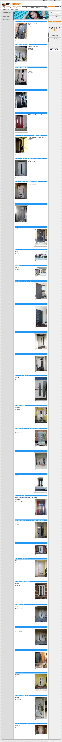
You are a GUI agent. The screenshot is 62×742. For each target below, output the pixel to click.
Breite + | (51, 0)
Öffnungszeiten (56, 38)
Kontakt (57, 17)
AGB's (57, 33)
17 (49, 28)
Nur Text (58, 0)
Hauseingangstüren (15, 9)
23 (59, 28)
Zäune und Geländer (6, 16)
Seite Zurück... (50, 740)
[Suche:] (50, 12)
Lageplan (56, 36)
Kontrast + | (55, 0)
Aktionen (38, 5)
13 (54, 27)
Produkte (32, 5)
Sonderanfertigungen (6, 19)
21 (56, 28)
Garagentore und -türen (7, 12)
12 (52, 27)
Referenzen (9, 9)
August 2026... (54, 21)
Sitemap (57, 14)
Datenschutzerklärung (54, 35)
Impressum (56, 16)
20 (54, 28)
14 (56, 27)
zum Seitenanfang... (57, 740)
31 (49, 31)
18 (51, 28)
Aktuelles (25, 5)
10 (49, 27)
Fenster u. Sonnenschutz (7, 15)
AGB (57, 5)
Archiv (57, 39)
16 (59, 27)
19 (52, 28)
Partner (44, 5)
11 (51, 27)
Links (57, 41)
